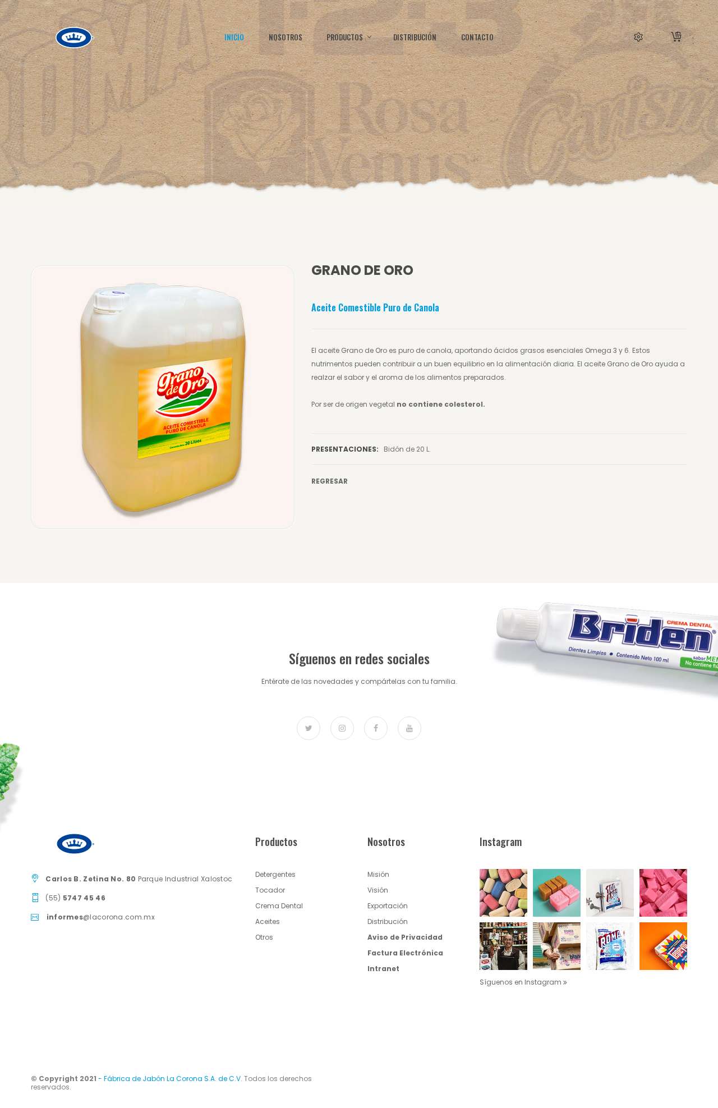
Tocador (270, 890)
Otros (264, 937)
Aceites (267, 921)
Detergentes (275, 874)
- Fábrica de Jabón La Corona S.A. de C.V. (170, 1078)
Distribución (387, 921)
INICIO (234, 37)
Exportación (387, 906)
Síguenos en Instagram (521, 982)
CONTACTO (477, 37)
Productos (345, 37)
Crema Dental (279, 906)
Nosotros (285, 37)
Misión (378, 874)
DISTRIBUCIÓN (414, 37)
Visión (377, 890)
